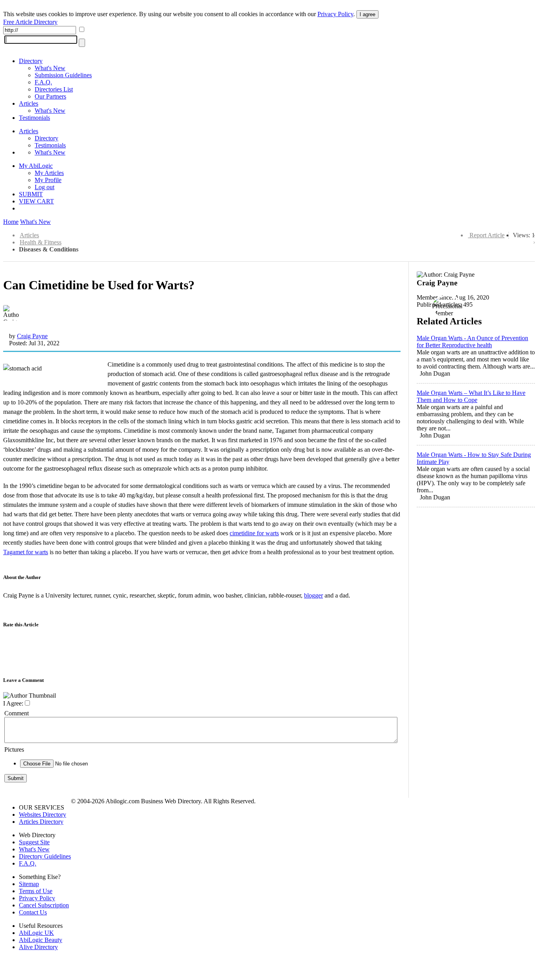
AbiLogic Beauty (40, 940)
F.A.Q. (43, 82)
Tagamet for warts (25, 552)
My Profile (48, 180)
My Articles (49, 172)
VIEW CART (36, 201)
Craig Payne (32, 336)
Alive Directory (38, 947)
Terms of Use (35, 891)
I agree (367, 14)
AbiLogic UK (36, 932)
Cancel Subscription (44, 905)
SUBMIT (31, 194)
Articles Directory (41, 821)
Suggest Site (34, 842)
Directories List (54, 89)
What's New (50, 68)
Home (11, 221)
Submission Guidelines (63, 75)
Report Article (487, 235)
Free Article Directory (30, 22)
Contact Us (33, 912)
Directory (31, 61)
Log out (44, 187)
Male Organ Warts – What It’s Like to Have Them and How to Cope (471, 396)
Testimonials (34, 117)
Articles (28, 103)
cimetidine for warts (254, 533)
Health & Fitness (40, 242)
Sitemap (29, 884)
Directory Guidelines (45, 856)
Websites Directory (42, 814)
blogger (313, 595)
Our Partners (50, 96)
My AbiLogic (36, 165)
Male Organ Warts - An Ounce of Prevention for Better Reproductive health (472, 341)
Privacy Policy (335, 14)
